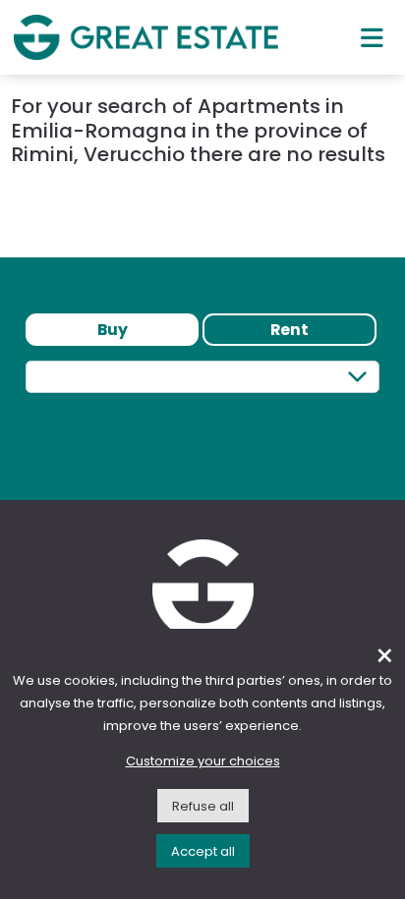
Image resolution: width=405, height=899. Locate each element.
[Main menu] (372, 37)
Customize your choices (203, 761)
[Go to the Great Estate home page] (145, 37)
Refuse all (203, 806)
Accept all (203, 851)
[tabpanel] (202, 412)
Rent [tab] (289, 329)
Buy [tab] (112, 329)
